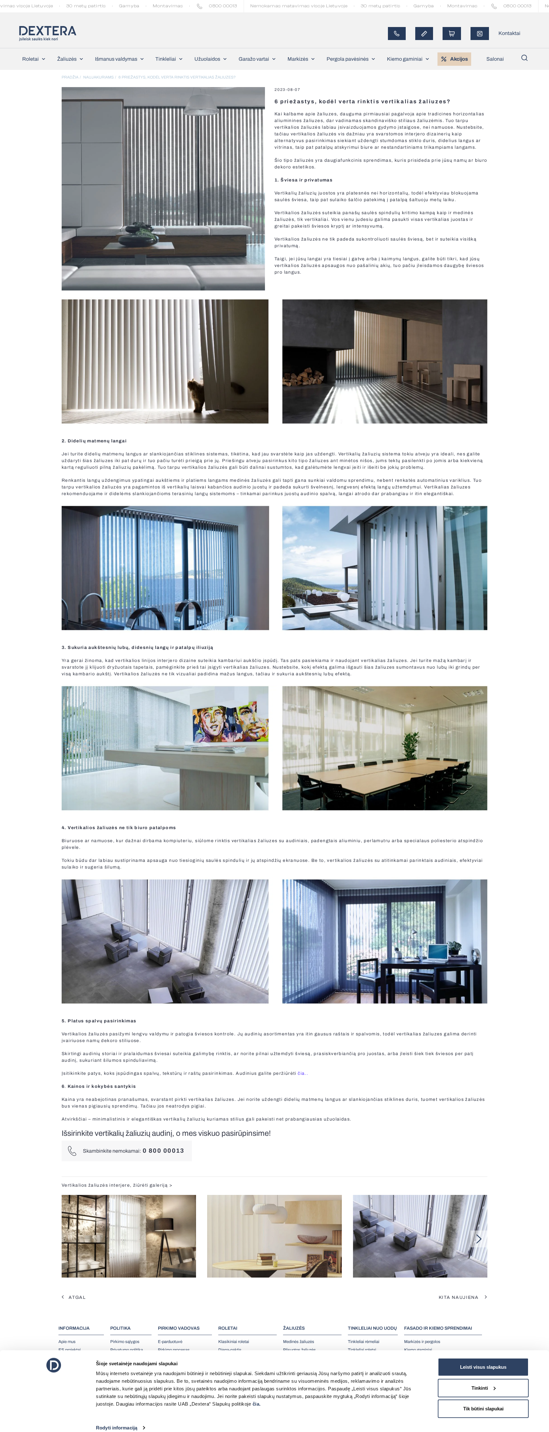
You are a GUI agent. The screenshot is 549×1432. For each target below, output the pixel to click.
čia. (257, 1404)
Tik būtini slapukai (483, 1408)
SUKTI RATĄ (278, 139)
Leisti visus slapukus (483, 1367)
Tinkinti (479, 1387)
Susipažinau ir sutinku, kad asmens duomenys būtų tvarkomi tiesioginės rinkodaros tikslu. (245, 124)
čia (266, 112)
